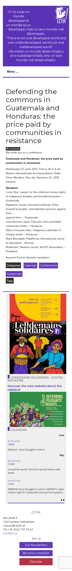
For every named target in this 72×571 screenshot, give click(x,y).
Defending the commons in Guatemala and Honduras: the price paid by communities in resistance (33, 116)
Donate (36, 561)
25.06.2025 (14, 441)
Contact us (10, 533)
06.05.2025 (14, 480)
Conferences (48, 265)
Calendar (30, 265)
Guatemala (14, 274)
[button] (64, 500)
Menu (11, 71)
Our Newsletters (36, 545)
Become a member (36, 553)
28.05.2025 (14, 460)
